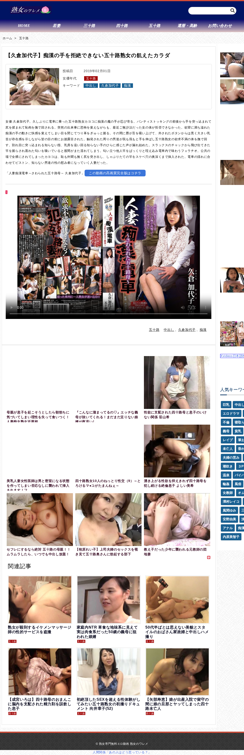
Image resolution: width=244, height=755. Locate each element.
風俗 (238, 484)
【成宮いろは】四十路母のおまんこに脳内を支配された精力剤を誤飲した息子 (39, 703)
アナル (228, 528)
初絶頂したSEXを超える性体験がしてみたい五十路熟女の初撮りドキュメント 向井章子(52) (109, 703)
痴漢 (127, 85)
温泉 (226, 475)
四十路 (12, 713)
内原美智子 (231, 537)
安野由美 (229, 519)
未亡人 (228, 449)
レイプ (228, 440)
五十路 (24, 38)
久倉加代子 (110, 85)
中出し (91, 85)
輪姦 (226, 484)
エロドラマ (231, 413)
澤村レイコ (231, 501)
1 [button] (6, 192)
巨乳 (226, 405)
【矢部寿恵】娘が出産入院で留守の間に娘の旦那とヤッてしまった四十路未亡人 (177, 703)
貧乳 (238, 431)
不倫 (226, 422)
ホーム (7, 38)
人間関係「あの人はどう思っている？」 (122, 752)
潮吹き (228, 466)
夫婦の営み (231, 457)
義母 (226, 431)
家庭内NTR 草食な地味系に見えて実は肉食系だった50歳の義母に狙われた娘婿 (107, 631)
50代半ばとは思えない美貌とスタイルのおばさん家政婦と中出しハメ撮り (177, 631)
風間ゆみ (229, 510)
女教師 (228, 493)
